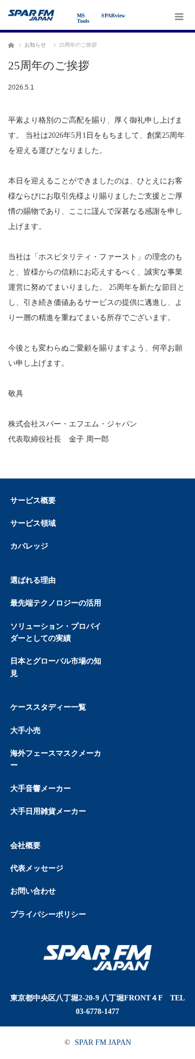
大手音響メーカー (40, 788)
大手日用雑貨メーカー (48, 811)
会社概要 (25, 845)
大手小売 (25, 730)
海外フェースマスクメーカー (55, 759)
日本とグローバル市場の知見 (55, 667)
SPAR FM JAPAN (103, 1042)
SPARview (113, 15)
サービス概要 (33, 500)
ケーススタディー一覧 (48, 707)
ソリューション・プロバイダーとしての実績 (55, 632)
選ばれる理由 (33, 580)
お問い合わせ (33, 891)
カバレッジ (29, 546)
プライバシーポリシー (48, 914)
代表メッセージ (36, 868)
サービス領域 (33, 523)
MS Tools (83, 18)
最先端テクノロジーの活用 (55, 603)
